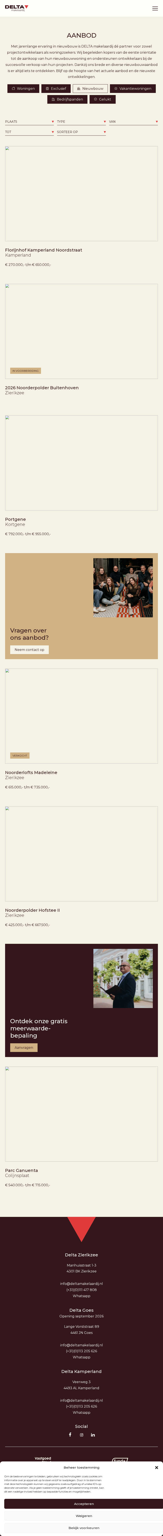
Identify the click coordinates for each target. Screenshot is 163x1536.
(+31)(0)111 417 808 (81, 1290)
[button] (157, 1467)
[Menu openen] (155, 8)
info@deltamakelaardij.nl (81, 1284)
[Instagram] (81, 1434)
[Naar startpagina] (16, 8)
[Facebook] (70, 1434)
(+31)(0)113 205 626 (81, 1351)
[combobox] (29, 121)
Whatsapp (81, 1296)
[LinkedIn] (93, 1434)
